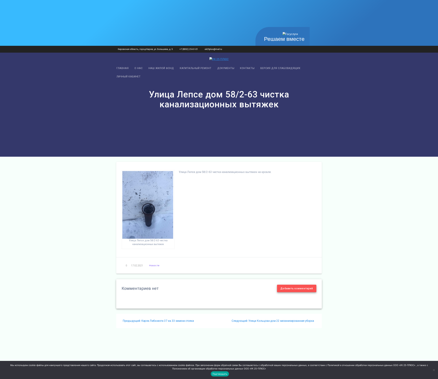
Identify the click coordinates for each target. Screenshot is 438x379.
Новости (154, 265)
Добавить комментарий (296, 288)
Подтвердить (219, 374)
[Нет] (433, 370)
